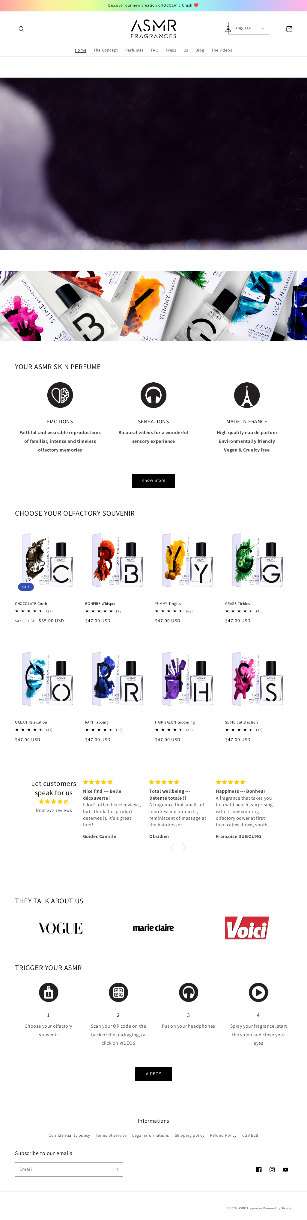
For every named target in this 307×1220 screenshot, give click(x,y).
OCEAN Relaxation (31, 722)
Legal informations (150, 1135)
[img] (54, 801)
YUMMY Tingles (168, 603)
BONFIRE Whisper (100, 603)
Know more (153, 480)
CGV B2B (250, 1135)
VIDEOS (154, 1073)
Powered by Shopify (277, 1208)
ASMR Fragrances (250, 1208)
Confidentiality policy (69, 1135)
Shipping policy (189, 1135)
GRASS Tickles (237, 603)
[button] (21, 29)
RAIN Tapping (97, 722)
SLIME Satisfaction (241, 722)
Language (242, 28)
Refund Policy (223, 1135)
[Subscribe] (116, 1169)
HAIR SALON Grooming (175, 722)
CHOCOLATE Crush (31, 603)
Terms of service (111, 1135)
